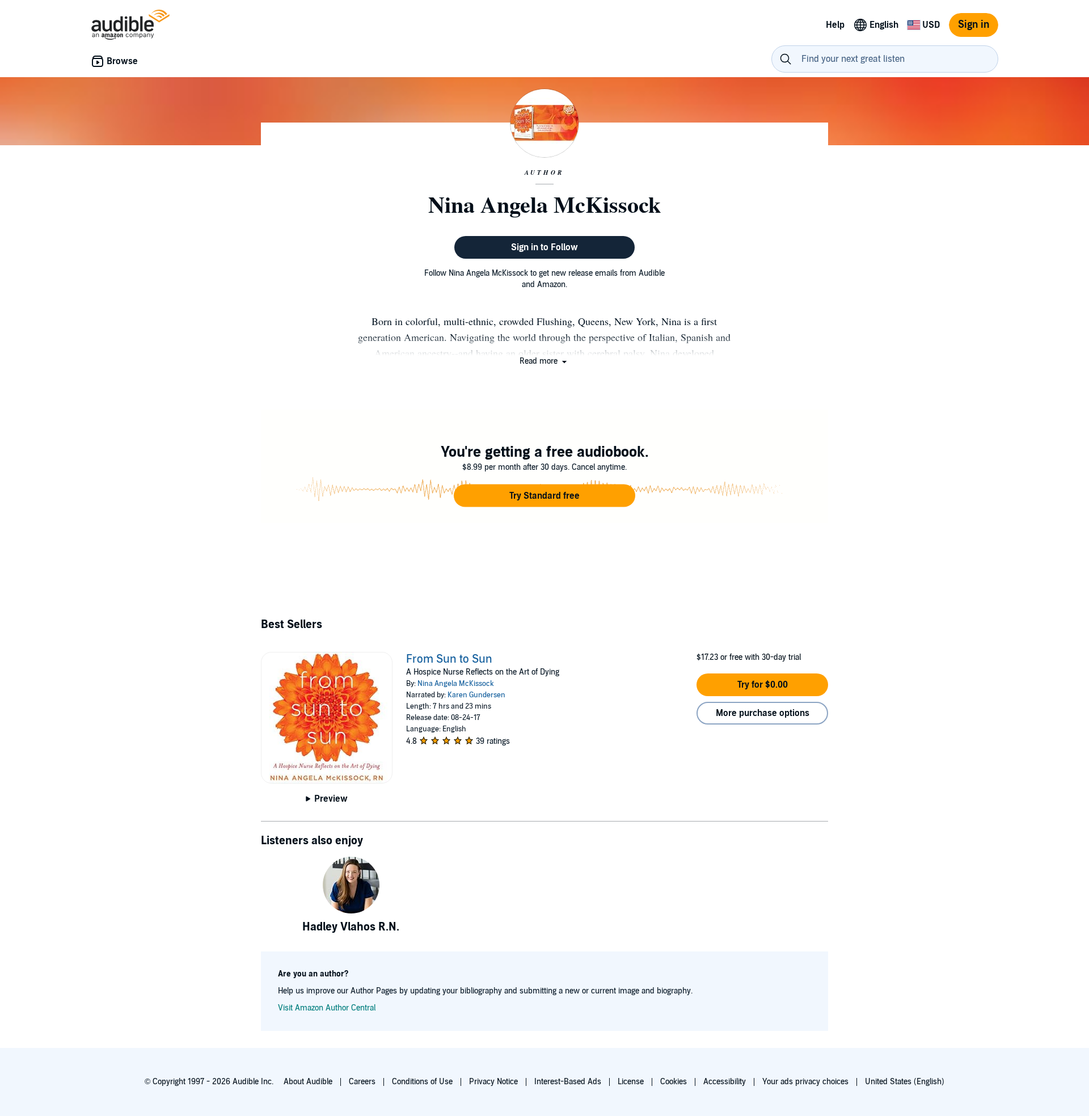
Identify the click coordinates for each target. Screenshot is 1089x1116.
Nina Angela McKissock (455, 683)
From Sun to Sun (449, 659)
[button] (544, 361)
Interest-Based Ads (567, 1081)
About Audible (308, 1081)
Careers (362, 1081)
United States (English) (904, 1081)
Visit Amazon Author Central (326, 1008)
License (631, 1081)
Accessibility (724, 1081)
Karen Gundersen (476, 695)
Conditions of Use (422, 1081)
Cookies (673, 1081)
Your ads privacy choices (805, 1081)
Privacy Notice (493, 1081)
